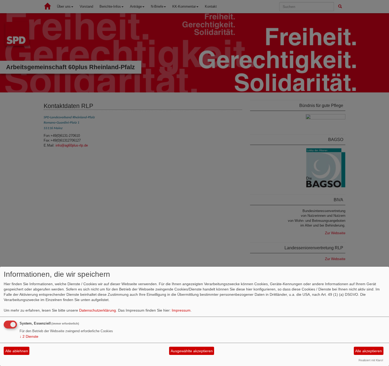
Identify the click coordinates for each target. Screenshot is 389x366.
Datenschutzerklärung (97, 310)
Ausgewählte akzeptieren (192, 351)
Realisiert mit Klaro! (371, 360)
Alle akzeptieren (368, 351)
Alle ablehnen (16, 351)
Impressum (181, 310)
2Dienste (29, 336)
